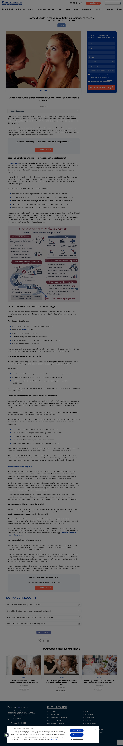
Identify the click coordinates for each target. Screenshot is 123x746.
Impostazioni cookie (77, 739)
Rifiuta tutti (76, 735)
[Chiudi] (95, 730)
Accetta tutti (77, 730)
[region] (53, 734)
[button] (6, 735)
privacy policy (54, 739)
